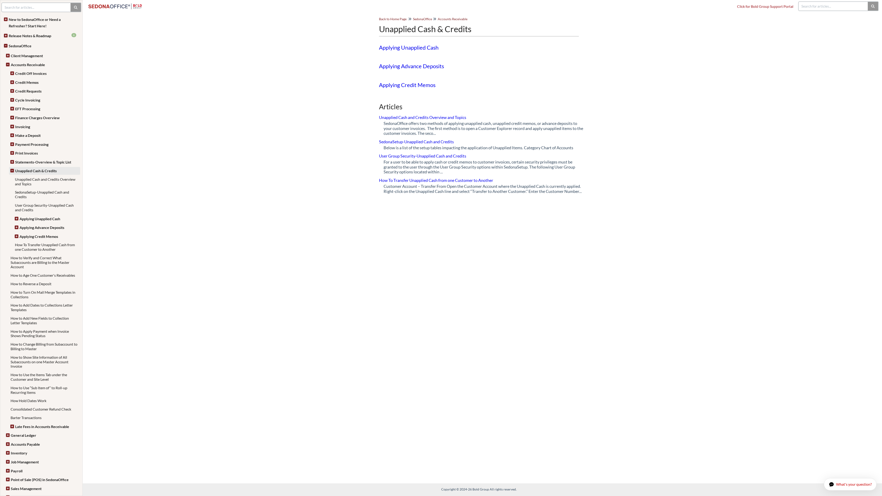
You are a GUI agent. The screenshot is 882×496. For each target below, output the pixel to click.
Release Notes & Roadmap (42, 35)
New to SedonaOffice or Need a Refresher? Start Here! (35, 22)
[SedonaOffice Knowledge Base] (117, 4)
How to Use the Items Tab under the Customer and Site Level (39, 376)
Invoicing (22, 126)
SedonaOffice (20, 46)
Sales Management (26, 488)
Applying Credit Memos (39, 236)
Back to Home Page (393, 19)
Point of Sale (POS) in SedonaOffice (40, 479)
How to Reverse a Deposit (31, 284)
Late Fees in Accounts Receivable (42, 426)
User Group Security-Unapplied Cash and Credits (422, 155)
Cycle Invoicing (27, 100)
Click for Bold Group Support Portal (765, 6)
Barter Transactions (26, 417)
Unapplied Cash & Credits (36, 171)
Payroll (17, 471)
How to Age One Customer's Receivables (43, 275)
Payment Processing (31, 144)
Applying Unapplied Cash (40, 219)
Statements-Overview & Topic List (43, 162)
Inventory (19, 453)
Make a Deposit (28, 135)
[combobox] (833, 6)
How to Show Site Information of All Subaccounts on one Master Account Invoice (39, 362)
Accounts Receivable (28, 64)
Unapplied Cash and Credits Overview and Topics (422, 117)
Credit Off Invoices (31, 73)
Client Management (27, 56)
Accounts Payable (25, 444)
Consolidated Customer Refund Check (41, 409)
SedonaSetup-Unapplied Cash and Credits (416, 141)
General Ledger (23, 435)
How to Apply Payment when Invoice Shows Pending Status (40, 333)
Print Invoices (26, 153)
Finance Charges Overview (37, 118)
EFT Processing (27, 109)
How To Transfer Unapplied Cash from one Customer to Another (45, 246)
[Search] (873, 6)
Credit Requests (28, 91)
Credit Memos (27, 82)
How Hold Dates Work (28, 400)
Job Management (25, 462)
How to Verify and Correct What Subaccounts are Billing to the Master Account (40, 262)
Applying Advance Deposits (42, 227)
